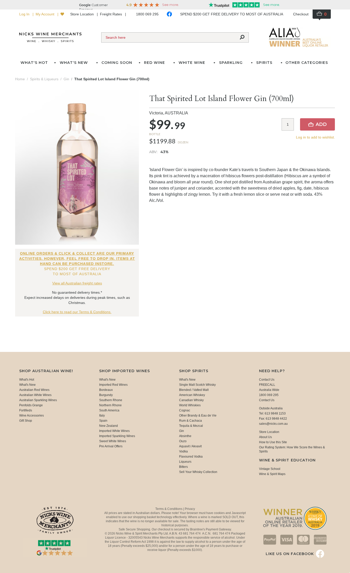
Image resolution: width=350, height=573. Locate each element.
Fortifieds (25, 410)
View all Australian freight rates (77, 283)
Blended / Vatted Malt (194, 390)
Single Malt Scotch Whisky (197, 385)
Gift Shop (25, 420)
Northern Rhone (110, 405)
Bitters (183, 467)
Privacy (190, 509)
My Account (45, 14)
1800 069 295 (147, 14)
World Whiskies (190, 405)
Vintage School (269, 469)
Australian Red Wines (34, 390)
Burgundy (106, 395)
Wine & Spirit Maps (272, 474)
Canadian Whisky (191, 400)
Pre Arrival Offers (110, 446)
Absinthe (185, 436)
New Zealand (108, 426)
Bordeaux (106, 390)
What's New (27, 385)
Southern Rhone (110, 400)
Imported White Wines (114, 431)
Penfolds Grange (31, 405)
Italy (102, 415)
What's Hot (34, 62)
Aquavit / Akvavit (190, 446)
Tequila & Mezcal (191, 426)
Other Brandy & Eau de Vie (198, 415)
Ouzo (183, 441)
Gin (181, 431)
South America (109, 410)
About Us (265, 437)
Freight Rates (111, 14)
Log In (24, 14)
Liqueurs (185, 461)
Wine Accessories (31, 415)
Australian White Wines (35, 395)
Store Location (82, 14)
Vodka (183, 451)
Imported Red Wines (113, 385)
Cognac (184, 410)
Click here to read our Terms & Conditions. (77, 312)
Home (20, 79)
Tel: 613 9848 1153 (272, 413)
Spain (103, 420)
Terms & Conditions (169, 509)
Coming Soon (116, 62)
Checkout (300, 14)
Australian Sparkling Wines (38, 400)
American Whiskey (192, 395)
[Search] (242, 37)
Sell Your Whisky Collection (198, 472)
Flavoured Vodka (191, 456)
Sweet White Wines (112, 441)
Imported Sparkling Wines (117, 436)
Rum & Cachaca (190, 420)
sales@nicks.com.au (273, 424)
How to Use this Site (273, 442)
